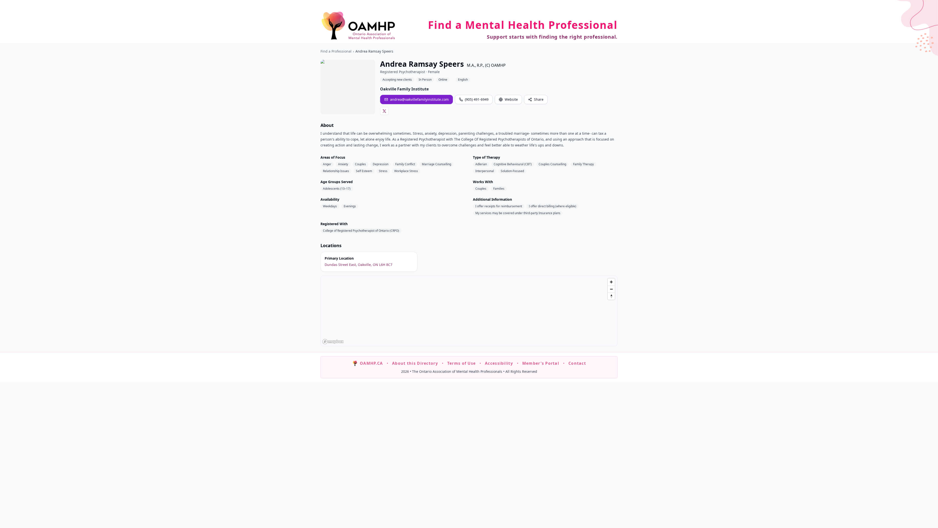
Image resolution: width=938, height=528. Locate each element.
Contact (577, 363)
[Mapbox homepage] (333, 341)
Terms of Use (461, 363)
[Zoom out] (611, 289)
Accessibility (499, 363)
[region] (469, 311)
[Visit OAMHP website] (358, 25)
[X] (384, 111)
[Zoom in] (611, 282)
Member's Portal (540, 363)
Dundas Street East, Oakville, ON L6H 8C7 (358, 264)
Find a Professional (336, 51)
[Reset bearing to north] (611, 296)
